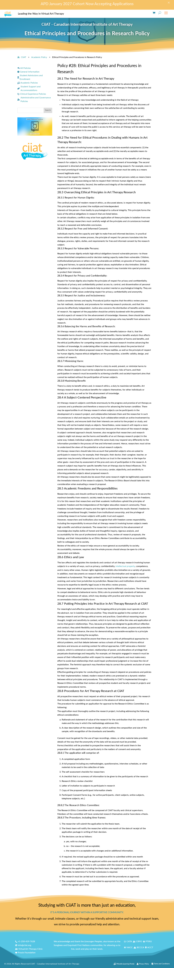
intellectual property (125, 566)
